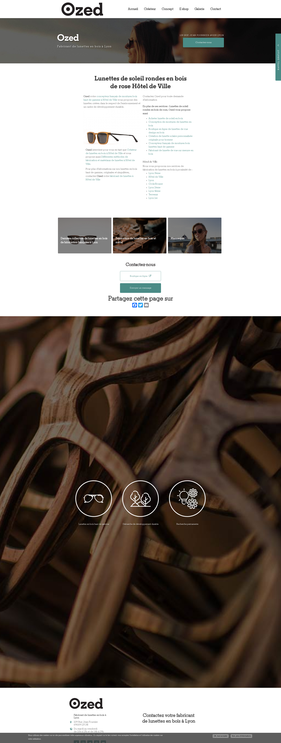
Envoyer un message (140, 288)
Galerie (199, 9)
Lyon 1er (153, 198)
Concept (167, 9)
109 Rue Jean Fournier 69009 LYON (202, 35)
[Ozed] (80, 9)
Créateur (150, 9)
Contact (215, 9)
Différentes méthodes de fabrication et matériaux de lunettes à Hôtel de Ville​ (110, 160)
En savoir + (84, 235)
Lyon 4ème (154, 191)
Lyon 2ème (154, 187)
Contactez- (203, 42)
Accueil (133, 9)
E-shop (184, 9)
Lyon (151, 180)
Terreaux (153, 194)
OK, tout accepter (220, 736)
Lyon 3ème (154, 173)
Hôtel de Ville (156, 177)
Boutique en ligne (139, 276)
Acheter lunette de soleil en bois (166, 118)
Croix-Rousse (156, 184)
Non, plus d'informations (241, 736)
